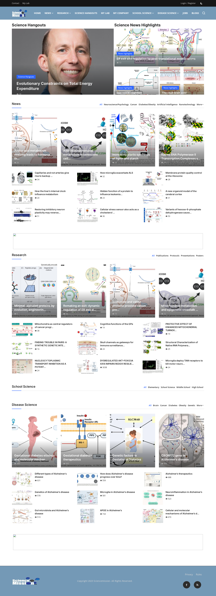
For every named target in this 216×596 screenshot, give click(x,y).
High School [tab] (197, 387)
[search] (204, 13)
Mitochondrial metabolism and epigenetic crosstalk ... (179, 307)
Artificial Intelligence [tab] (167, 104)
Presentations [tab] (187, 255)
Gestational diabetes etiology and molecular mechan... (34, 457)
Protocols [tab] (174, 255)
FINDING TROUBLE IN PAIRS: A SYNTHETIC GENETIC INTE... (51, 344)
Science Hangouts (86, 13)
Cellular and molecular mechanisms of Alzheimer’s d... (182, 512)
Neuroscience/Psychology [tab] (116, 104)
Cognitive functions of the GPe (116, 324)
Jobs (185, 13)
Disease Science (167, 13)
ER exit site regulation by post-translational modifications (156, 58)
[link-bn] (108, 241)
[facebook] (186, 584)
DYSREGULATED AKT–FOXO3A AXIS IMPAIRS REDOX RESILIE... (117, 362)
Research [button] (63, 13)
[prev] (17, 64)
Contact (15, 3)
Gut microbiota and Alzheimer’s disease (52, 512)
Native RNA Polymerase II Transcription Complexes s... (180, 156)
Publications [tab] (162, 255)
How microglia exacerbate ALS (116, 172)
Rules (199, 574)
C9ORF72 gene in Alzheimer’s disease (175, 457)
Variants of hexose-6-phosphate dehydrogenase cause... (183, 211)
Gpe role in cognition (129, 92)
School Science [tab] (168, 387)
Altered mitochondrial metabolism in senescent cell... (80, 154)
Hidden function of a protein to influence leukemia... (116, 193)
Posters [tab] (199, 255)
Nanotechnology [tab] (187, 104)
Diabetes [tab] (173, 405)
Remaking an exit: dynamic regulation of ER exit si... (81, 307)
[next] (108, 64)
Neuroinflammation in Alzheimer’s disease (184, 493)
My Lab (25, 3)
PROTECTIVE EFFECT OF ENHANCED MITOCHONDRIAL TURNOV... (181, 327)
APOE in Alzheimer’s (111, 510)
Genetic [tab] (191, 405)
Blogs (195, 13)
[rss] (197, 584)
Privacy (189, 574)
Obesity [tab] (182, 405)
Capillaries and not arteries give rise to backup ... (52, 174)
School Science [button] (142, 13)
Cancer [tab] (133, 104)
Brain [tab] (156, 405)
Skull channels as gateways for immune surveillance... (116, 344)
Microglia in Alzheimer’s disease (117, 492)
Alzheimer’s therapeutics (179, 473)
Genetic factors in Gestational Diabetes (126, 457)
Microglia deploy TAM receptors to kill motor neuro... (184, 362)
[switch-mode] (201, 3)
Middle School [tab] (183, 387)
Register (192, 3)
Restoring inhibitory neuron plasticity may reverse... (50, 211)
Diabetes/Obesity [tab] (147, 104)
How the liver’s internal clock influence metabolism (50, 193)
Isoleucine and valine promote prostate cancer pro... (129, 305)
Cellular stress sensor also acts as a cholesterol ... (119, 211)
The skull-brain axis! (174, 92)
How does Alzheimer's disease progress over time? (116, 475)
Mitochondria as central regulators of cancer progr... (53, 325)
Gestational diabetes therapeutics (77, 457)
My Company (121, 13)
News (48, 13)
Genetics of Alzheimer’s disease (52, 492)
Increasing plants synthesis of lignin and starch (131, 156)
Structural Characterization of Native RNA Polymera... (182, 344)
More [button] (199, 104)
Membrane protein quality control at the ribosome (184, 174)
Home (37, 13)
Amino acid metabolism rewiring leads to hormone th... (32, 154)
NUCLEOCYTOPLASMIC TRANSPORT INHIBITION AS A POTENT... (50, 363)
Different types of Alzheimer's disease (51, 475)
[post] (63, 64)
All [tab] (101, 104)
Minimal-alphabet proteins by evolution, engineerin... (34, 307)
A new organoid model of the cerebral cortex (181, 193)
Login (183, 3)
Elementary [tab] (153, 387)
